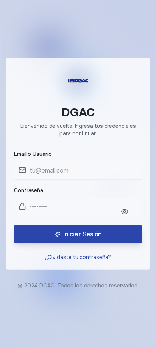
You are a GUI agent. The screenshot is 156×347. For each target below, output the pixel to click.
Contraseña (28, 190)
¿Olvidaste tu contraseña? (78, 257)
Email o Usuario (33, 154)
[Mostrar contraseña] (128, 212)
